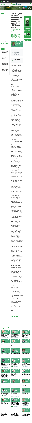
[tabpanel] (5, 62)
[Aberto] (30, 3)
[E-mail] (7, 43)
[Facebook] (1, 43)
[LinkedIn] (4, 43)
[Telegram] (18, 316)
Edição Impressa (3, 4)
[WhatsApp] (6, 43)
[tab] (2, 49)
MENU (8, 1)
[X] (3, 43)
